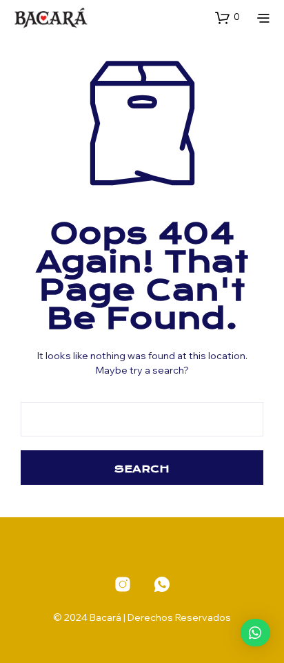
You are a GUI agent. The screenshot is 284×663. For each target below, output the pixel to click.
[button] (227, 17)
